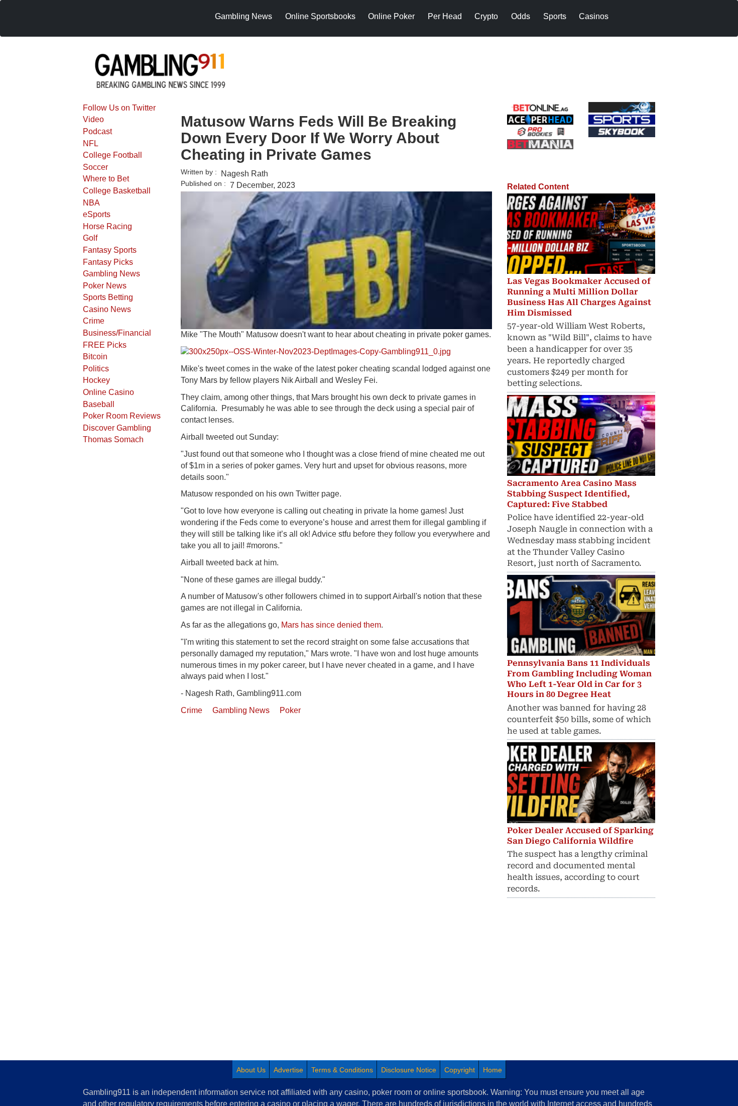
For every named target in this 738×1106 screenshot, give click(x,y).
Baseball (98, 404)
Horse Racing (107, 226)
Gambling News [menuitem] (243, 16)
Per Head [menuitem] (445, 16)
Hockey (96, 380)
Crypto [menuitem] (486, 16)
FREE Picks (105, 345)
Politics (96, 368)
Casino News (107, 309)
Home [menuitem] (492, 1070)
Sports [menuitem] (554, 16)
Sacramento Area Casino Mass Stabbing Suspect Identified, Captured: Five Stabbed (572, 493)
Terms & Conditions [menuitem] (342, 1070)
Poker (290, 710)
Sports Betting (108, 297)
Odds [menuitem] (520, 16)
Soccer (95, 167)
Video (93, 119)
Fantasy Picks (108, 262)
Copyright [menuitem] (459, 1070)
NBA (91, 202)
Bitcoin (95, 356)
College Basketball (117, 190)
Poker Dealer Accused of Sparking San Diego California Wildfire (580, 836)
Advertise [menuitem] (288, 1070)
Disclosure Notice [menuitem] (408, 1070)
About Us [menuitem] (251, 1070)
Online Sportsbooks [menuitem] (320, 16)
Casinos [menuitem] (593, 16)
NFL (90, 143)
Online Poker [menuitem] (391, 16)
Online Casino (108, 392)
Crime (93, 321)
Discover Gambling (117, 428)
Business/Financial (117, 333)
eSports (96, 214)
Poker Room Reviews (122, 416)
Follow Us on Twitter (119, 108)
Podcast (97, 131)
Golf (90, 238)
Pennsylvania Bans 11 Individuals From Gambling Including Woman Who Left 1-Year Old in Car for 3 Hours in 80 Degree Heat (579, 678)
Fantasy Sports (110, 250)
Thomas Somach (113, 439)
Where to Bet (106, 178)
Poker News (105, 285)
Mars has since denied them (331, 625)
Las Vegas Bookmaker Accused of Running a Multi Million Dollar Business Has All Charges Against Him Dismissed (579, 296)
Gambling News (111, 273)
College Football (112, 155)
